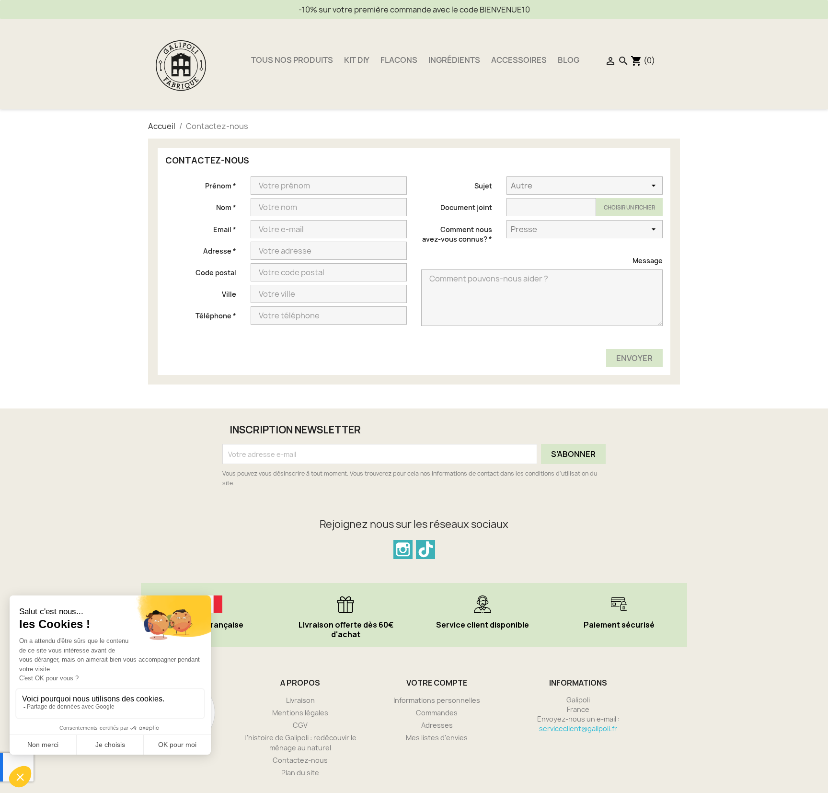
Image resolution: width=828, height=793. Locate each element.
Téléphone (216, 315)
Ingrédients (454, 60)
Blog (568, 60)
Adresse (219, 251)
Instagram (403, 549)
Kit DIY (356, 60)
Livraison (300, 700)
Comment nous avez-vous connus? (457, 234)
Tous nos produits (292, 60)
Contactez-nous (300, 760)
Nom (226, 207)
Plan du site (300, 772)
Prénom (220, 185)
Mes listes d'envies (437, 737)
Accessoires (519, 60)
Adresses (437, 725)
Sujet (483, 185)
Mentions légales (300, 712)
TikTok (425, 549)
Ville (229, 294)
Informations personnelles (436, 700)
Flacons (398, 60)
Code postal (216, 272)
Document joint (466, 207)
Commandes (437, 712)
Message (647, 260)
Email (224, 229)
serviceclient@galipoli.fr (578, 728)
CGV (300, 725)
